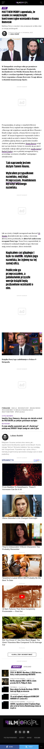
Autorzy (21, 738)
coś (20, 252)
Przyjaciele (20, 412)
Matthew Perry (8, 412)
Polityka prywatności (10, 738)
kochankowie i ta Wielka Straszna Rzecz (18, 410)
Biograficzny (24, 408)
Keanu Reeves (31, 143)
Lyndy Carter (36, 149)
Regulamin (37, 738)
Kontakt (29, 738)
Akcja (14, 408)
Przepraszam (13, 180)
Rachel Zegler (7, 151)
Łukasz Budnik (14, 34)
